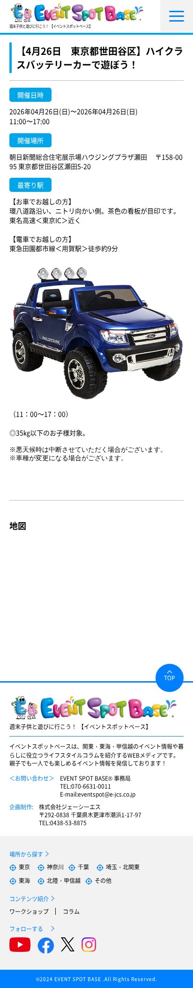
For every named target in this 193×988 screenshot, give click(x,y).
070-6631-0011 (91, 786)
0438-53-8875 (68, 823)
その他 (103, 880)
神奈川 (55, 867)
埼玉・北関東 (123, 867)
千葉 (83, 867)
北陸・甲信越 (64, 880)
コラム (71, 911)
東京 (24, 867)
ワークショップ (29, 911)
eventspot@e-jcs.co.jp (106, 794)
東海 (24, 880)
